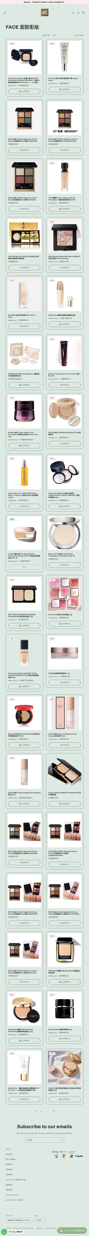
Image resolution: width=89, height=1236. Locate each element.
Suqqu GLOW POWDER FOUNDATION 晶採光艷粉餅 (64, 794)
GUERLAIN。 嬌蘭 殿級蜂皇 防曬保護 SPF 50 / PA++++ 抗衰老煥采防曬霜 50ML (23, 1089)
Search (8, 1149)
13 (54, 1111)
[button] (4, 12)
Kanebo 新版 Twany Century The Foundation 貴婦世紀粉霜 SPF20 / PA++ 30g (23, 434)
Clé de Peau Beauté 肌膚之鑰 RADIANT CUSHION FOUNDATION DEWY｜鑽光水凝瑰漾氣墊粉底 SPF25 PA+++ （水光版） (24, 80)
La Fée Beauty (16, 1228)
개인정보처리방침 (50, 1228)
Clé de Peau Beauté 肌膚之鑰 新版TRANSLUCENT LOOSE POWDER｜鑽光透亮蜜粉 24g (64, 495)
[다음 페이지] (59, 1111)
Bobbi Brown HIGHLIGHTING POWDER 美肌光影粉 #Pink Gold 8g (63, 257)
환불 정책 (40, 1228)
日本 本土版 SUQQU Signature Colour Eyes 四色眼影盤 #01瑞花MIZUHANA (22, 972)
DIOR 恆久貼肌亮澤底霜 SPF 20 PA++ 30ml (22, 316)
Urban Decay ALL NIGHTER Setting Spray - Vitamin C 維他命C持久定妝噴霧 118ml (23, 495)
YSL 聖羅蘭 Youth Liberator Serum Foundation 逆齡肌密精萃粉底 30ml (61, 199)
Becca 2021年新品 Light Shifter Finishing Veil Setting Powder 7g (61, 555)
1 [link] (29, 1111)
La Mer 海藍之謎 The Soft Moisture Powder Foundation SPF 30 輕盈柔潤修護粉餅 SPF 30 (24, 556)
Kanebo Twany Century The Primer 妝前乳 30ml (64, 375)
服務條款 (9, 1185)
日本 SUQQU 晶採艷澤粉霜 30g (60, 1029)
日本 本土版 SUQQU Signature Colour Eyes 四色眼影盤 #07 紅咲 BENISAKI (62, 140)
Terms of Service (12, 1195)
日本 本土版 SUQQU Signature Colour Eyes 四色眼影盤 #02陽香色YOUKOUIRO (63, 913)
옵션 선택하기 (24, 91)
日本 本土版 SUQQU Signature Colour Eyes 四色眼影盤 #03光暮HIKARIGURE (23, 913)
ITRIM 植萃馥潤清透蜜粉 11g (59, 673)
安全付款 (9, 1154)
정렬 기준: (46, 35)
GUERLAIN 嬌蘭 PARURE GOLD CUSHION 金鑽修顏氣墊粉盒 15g (20, 1030)
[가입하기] (62, 1140)
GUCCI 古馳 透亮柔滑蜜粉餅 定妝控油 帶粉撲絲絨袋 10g (64, 1089)
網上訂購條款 (11, 1159)
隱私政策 (9, 1190)
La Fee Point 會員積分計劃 (16, 1180)
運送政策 (9, 1169)
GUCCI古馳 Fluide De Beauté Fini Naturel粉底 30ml (24, 794)
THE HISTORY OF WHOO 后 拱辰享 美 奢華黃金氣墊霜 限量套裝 (23, 257)
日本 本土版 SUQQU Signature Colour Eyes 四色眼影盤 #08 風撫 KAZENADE (22, 140)
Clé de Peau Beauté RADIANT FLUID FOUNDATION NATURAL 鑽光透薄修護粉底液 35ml (23, 675)
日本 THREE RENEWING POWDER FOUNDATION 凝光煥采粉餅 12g (21, 616)
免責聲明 (9, 1174)
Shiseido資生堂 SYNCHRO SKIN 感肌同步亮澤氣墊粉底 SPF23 (24, 735)
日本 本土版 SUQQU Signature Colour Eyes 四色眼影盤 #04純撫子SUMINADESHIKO (62, 853)
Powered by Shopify (28, 1228)
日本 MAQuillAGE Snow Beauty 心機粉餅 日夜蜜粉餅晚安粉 (23, 375)
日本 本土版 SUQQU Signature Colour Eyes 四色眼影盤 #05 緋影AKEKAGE (22, 199)
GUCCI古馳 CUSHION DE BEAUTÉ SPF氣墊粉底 (64, 433)
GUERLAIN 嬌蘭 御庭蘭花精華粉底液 (61, 315)
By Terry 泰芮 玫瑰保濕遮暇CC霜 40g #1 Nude (63, 79)
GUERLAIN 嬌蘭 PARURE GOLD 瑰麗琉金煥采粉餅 (64, 972)
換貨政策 (9, 1164)
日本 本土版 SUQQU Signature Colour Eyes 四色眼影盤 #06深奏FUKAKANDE (23, 852)
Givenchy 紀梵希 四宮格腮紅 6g (60, 615)
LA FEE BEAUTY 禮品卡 (15, 1200)
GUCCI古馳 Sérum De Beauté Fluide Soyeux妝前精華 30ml (62, 735)
